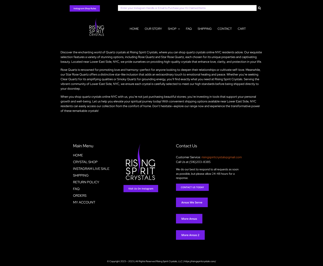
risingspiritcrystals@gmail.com (222, 157)
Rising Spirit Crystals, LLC (169, 261)
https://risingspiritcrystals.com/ (200, 261)
